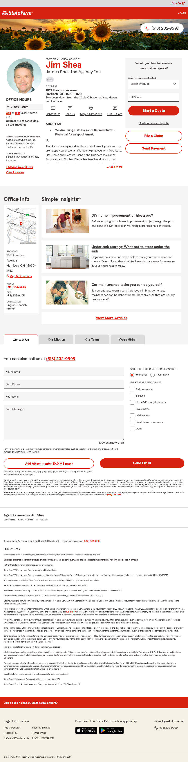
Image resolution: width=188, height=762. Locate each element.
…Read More (114, 166)
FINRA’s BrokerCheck (19, 167)
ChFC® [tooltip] (50, 80)
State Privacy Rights (43, 738)
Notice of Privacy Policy (16, 738)
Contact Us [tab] (21, 339)
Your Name (13, 371)
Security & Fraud (41, 727)
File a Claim (153, 136)
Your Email (12, 396)
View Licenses (15, 172)
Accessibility (10, 733)
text (17, 112)
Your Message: (15, 409)
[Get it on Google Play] (111, 730)
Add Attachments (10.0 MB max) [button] (49, 463)
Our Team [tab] (92, 339)
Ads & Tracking (12, 727)
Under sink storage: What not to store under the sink (131, 249)
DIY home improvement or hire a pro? (122, 215)
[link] (17, 12)
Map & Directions (21, 276)
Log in (182, 13)
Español (176, 3)
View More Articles (111, 318)
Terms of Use (39, 733)
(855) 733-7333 (114, 495)
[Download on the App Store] (86, 730)
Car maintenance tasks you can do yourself (127, 285)
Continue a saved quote (154, 123)
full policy (71, 612)
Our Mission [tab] (56, 339)
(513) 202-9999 (16, 287)
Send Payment (154, 148)
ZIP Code (136, 97)
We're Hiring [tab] (127, 339)
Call (8, 112)
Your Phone (13, 384)
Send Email (142, 463)
